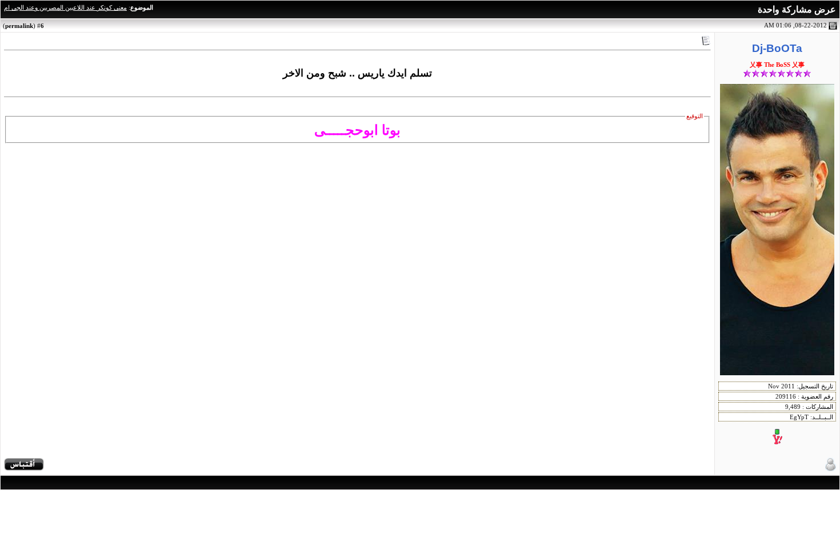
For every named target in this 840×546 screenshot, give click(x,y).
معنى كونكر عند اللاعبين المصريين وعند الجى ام (65, 8)
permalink (19, 25)
